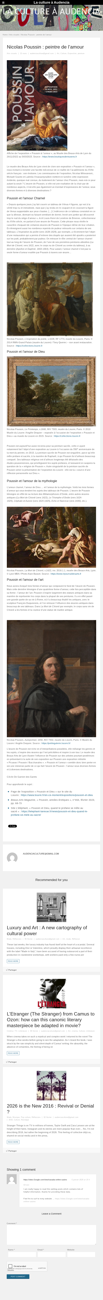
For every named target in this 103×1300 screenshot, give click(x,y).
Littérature (23, 1031)
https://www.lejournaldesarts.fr (66, 574)
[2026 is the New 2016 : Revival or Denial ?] (51, 1099)
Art (58, 53)
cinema (75, 1031)
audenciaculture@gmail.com (41, 854)
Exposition (72, 53)
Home (5, 35)
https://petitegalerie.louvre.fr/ (56, 743)
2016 (11, 1120)
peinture (81, 53)
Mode (9, 939)
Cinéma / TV (12, 1031)
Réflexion (76, 939)
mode (68, 939)
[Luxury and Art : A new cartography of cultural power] (51, 920)
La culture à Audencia (51, 2)
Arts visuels (14, 35)
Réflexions (17, 939)
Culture (63, 53)
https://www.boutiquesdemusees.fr (59, 157)
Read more (13, 961)
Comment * (12, 1223)
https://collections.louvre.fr (29, 346)
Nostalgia (25, 1120)
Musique (16, 1117)
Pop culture (26, 1117)
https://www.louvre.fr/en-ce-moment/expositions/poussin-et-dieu (57, 795)
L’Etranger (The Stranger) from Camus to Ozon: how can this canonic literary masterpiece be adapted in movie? (51, 1019)
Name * (11, 1250)
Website (71, 1250)
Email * (41, 1250)
